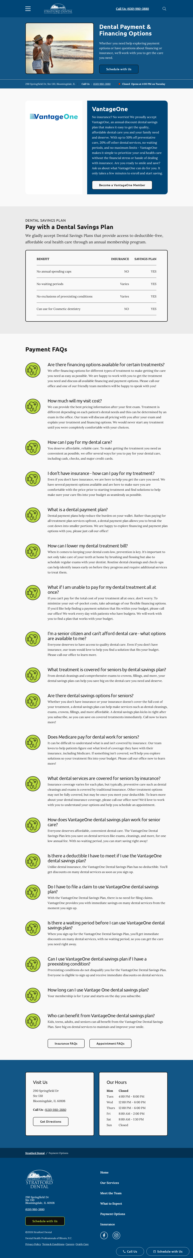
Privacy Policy (33, 1244)
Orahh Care (82, 1244)
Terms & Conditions (53, 1244)
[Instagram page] (116, 1235)
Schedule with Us (118, 69)
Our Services (109, 1183)
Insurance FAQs (66, 1043)
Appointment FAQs (110, 1043)
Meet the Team (111, 1193)
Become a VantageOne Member (122, 185)
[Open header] (28, 8)
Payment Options (112, 1214)
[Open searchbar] (164, 8)
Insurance (107, 1224)
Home (104, 1172)
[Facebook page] (104, 1235)
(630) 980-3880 (102, 83)
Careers (70, 1244)
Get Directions (50, 1121)
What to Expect (111, 1203)
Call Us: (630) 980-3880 (132, 9)
